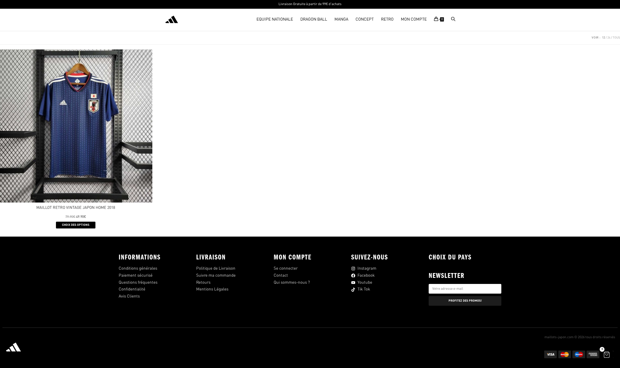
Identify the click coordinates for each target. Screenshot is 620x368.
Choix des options (75, 225)
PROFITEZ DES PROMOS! (465, 300)
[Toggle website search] (453, 19)
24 (608, 37)
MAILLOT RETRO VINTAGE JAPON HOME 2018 (75, 208)
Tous (616, 37)
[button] (606, 354)
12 (603, 37)
